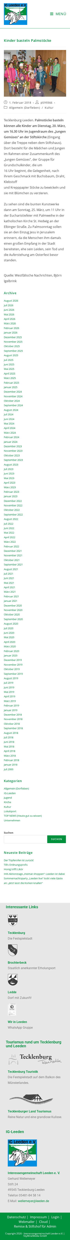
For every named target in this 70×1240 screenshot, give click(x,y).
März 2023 (10, 487)
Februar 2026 (11, 328)
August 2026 (11, 300)
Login (55, 1217)
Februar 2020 (11, 651)
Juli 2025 (8, 360)
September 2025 (13, 351)
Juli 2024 (8, 414)
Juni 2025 (9, 364)
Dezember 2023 (13, 446)
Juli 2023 (8, 469)
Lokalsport (10, 811)
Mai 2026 (9, 314)
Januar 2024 (10, 442)
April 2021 (9, 587)
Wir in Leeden (17, 1022)
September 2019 (13, 674)
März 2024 (10, 432)
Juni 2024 (9, 419)
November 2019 (13, 664)
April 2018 (9, 751)
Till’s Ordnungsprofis (16, 864)
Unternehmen (12, 820)
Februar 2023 (11, 492)
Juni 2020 (9, 632)
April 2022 (9, 537)
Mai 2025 (9, 369)
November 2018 (13, 719)
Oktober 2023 (12, 455)
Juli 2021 (8, 573)
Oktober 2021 (12, 560)
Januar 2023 (10, 496)
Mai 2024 (9, 423)
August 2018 (11, 733)
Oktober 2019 (12, 669)
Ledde (12, 992)
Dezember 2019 (13, 660)
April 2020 (9, 642)
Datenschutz (16, 1217)
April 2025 (9, 373)
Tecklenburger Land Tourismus (29, 1111)
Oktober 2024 (12, 401)
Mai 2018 (9, 746)
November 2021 (13, 555)
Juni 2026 (9, 310)
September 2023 (13, 460)
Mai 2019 (9, 692)
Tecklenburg (16, 933)
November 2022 (13, 505)
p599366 (46, 102)
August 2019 (11, 678)
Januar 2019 (10, 710)
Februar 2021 (11, 596)
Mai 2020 (9, 637)
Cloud (43, 1222)
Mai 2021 (9, 583)
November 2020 (13, 610)
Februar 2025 (11, 382)
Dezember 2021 (13, 551)
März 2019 (10, 701)
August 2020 (11, 623)
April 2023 (9, 482)
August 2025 (11, 355)
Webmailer (27, 1222)
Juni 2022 (9, 528)
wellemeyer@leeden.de (33, 1201)
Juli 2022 (8, 523)
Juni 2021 (9, 578)
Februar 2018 (11, 760)
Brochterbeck (17, 962)
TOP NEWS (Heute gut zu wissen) (23, 815)
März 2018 (10, 755)
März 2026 (10, 323)
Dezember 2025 (13, 337)
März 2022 (10, 541)
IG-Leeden (10, 793)
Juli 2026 (8, 305)
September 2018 (13, 728)
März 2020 (10, 646)
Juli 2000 (8, 769)
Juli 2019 (8, 682)
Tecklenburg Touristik (23, 1072)
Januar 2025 (10, 387)
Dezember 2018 (13, 714)
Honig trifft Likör (13, 869)
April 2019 (9, 696)
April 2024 (9, 428)
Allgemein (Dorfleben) (24, 107)
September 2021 (13, 564)
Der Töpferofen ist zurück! (19, 860)
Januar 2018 (10, 764)
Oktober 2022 (12, 510)
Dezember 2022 (13, 501)
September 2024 (13, 405)
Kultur (49, 107)
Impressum (38, 1217)
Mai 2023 (9, 478)
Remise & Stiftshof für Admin (35, 1226)
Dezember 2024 (13, 391)
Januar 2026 (10, 332)
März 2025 (10, 378)
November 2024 (13, 396)
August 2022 (11, 519)
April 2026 (9, 319)
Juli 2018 (8, 737)
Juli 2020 (8, 628)
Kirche (7, 802)
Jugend (8, 797)
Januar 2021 (10, 601)
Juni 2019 (9, 687)
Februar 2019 (11, 705)
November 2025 (13, 341)
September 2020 (13, 619)
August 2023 (11, 464)
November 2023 (13, 450)
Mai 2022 (9, 532)
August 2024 (11, 410)
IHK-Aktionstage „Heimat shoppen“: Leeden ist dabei (34, 874)
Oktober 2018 (12, 723)
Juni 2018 (9, 742)
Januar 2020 (10, 655)
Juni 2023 (9, 473)
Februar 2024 (11, 437)
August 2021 (11, 569)
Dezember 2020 (13, 605)
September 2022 (13, 514)
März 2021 (10, 591)
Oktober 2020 (12, 614)
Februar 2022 (11, 546)
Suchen (8, 832)
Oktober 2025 (12, 346)
